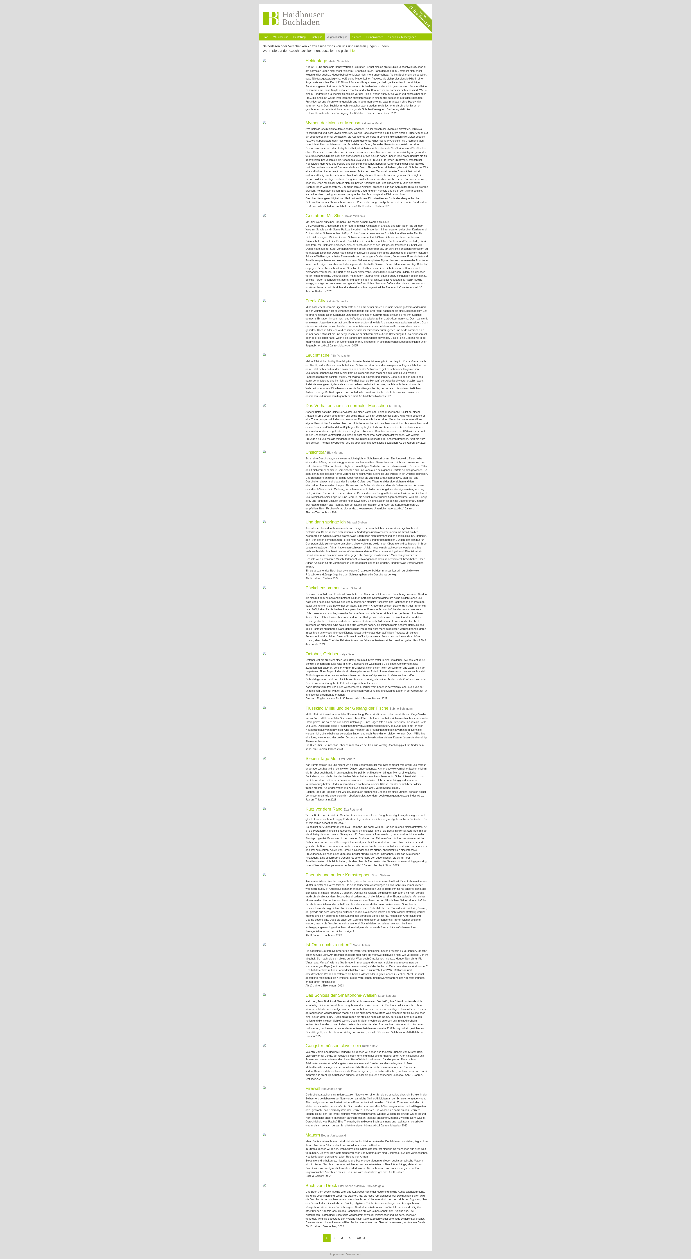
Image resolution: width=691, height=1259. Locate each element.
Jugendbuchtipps (337, 36)
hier (353, 51)
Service (356, 36)
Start (265, 36)
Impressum (337, 1254)
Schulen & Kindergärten (402, 36)
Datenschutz (353, 1254)
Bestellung (299, 36)
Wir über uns (280, 36)
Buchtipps (316, 36)
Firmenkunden (374, 36)
